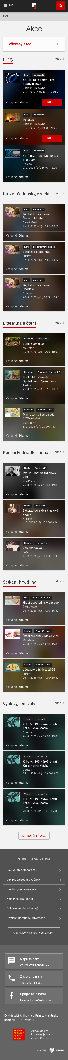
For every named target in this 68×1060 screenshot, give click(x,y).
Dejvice (27, 164)
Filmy (8, 59)
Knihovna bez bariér (20, 899)
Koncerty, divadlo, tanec (25, 452)
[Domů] (34, 6)
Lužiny (27, 255)
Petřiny (27, 385)
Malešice (28, 348)
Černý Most (30, 222)
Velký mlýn (29, 422)
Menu (10, 5)
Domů (7, 16)
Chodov (27, 293)
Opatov (27, 732)
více (58, 58)
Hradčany (29, 481)
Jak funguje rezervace (21, 889)
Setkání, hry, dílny (19, 582)
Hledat (59, 6)
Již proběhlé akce (34, 835)
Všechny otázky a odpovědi (34, 933)
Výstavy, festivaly (19, 703)
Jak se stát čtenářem (21, 870)
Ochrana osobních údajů (22, 908)
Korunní (28, 518)
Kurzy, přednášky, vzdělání (28, 193)
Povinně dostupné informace (26, 918)
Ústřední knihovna (34, 88)
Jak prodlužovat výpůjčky (24, 879)
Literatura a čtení (19, 323)
